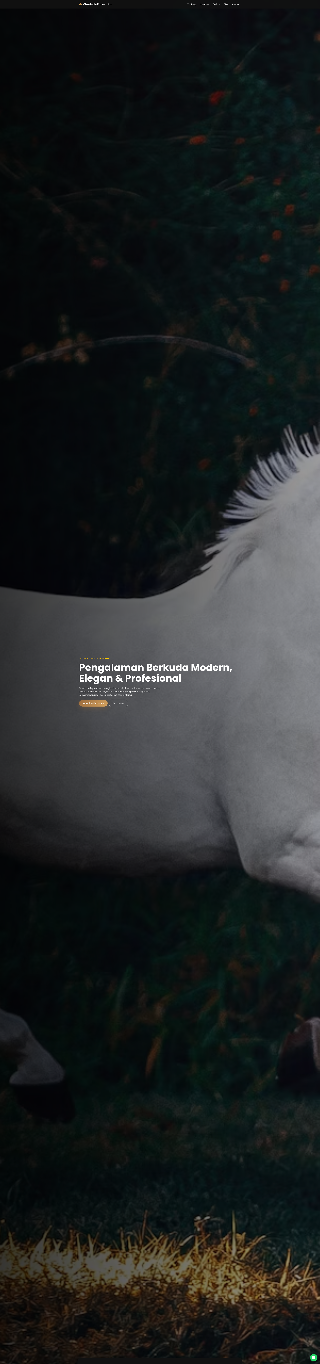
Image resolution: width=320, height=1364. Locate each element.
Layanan (204, 4)
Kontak (235, 4)
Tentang (191, 4)
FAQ (226, 4)
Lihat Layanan (118, 703)
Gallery (216, 4)
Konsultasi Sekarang (93, 703)
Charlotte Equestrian (97, 4)
